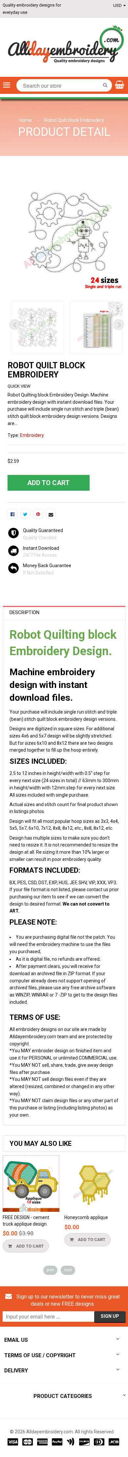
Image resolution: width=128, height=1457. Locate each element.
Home (25, 120)
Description (24, 612)
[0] (12, 514)
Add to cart (29, 1246)
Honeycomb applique (86, 1217)
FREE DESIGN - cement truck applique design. (26, 1221)
